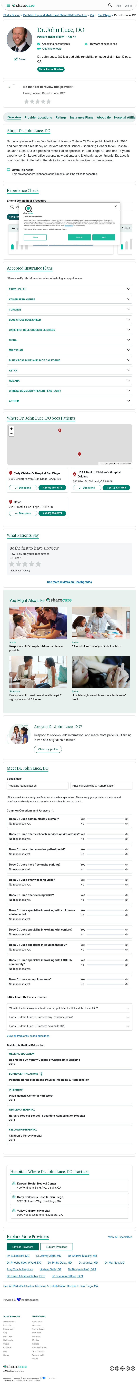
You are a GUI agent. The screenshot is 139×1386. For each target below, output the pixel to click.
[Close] (115, 206)
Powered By (9, 1299)
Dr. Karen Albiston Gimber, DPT (26, 1276)
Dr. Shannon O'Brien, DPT (67, 1276)
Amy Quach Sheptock (20, 1269)
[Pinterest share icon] (133, 1369)
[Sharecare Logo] (24, 5)
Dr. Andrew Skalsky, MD (82, 1256)
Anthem (14, 401)
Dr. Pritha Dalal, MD (60, 1262)
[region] (69, 223)
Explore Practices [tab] (56, 1247)
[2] (32, 100)
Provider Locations (38, 117)
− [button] (11, 434)
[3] (37, 100)
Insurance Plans (81, 117)
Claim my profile (48, 749)
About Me (104, 117)
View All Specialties (120, 1237)
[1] (26, 100)
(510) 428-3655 (117, 487)
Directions (24, 487)
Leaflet (102, 463)
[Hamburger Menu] (9, 5)
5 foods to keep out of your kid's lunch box (97, 646)
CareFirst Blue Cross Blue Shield (32, 330)
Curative (15, 309)
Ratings (61, 117)
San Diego (104, 15)
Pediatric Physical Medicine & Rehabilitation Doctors (55, 15)
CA (92, 15)
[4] (43, 100)
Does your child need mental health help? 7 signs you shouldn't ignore (35, 697)
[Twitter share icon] (127, 1369)
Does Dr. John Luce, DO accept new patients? (37, 1026)
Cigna (13, 340)
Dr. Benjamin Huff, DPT (82, 1269)
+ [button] (11, 429)
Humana (14, 380)
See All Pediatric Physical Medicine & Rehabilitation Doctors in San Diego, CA (50, 1286)
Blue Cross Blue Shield (25, 319)
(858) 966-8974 (53, 487)
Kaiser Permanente (22, 299)
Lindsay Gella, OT (50, 1269)
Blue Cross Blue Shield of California (34, 360)
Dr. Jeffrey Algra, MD (48, 1256)
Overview (14, 117)
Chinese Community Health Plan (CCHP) (35, 390)
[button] (52, 810)
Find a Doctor (11, 15)
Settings (35, 237)
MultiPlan (16, 350)
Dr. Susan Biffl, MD (18, 1256)
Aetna (13, 370)
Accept (104, 237)
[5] (49, 100)
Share (22, 59)
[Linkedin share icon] (122, 1369)
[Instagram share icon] (117, 1369)
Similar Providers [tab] (22, 1247)
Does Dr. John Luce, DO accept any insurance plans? (41, 1017)
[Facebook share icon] (112, 1369)
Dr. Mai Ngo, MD (115, 1262)
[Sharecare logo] (40, 1366)
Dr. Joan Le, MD (88, 1262)
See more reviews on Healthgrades (69, 582)
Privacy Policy (69, 225)
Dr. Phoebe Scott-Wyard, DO (24, 1262)
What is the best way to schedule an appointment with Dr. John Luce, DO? (53, 1008)
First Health (17, 289)
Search (110, 5)
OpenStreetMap (114, 463)
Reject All (79, 237)
